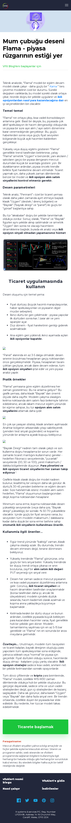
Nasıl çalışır (11, 788)
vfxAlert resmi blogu (13, 780)
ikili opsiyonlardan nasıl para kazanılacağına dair (33, 98)
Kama (53, 86)
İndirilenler (50, 788)
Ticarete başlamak (35, 727)
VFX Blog (9, 66)
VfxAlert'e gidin (53, 780)
